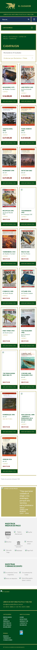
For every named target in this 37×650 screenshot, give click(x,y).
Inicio (5, 36)
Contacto (23, 623)
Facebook (23, 625)
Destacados (7, 617)
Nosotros (23, 619)
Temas (5, 619)
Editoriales (13, 36)
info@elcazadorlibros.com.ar (13, 604)
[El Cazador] (18, 6)
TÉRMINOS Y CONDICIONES (7, 639)
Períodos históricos (7, 622)
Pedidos (6, 636)
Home (22, 617)
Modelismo (7, 627)
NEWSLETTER (24, 621)
